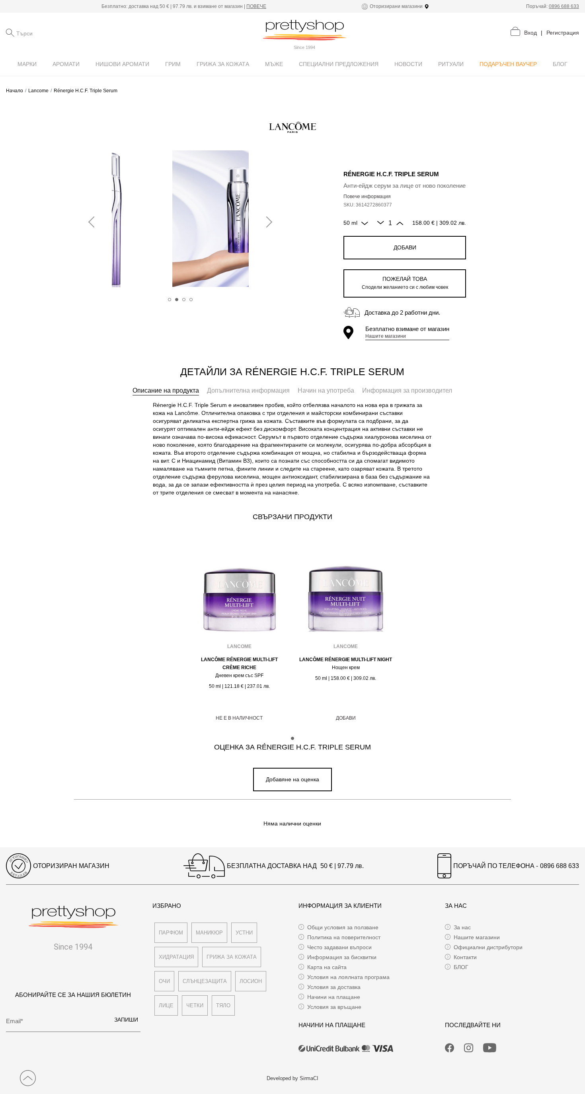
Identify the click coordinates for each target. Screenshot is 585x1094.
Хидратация (176, 957)
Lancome (38, 90)
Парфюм (171, 933)
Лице (166, 1005)
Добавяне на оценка (292, 779)
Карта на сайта (327, 967)
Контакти (465, 957)
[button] (169, 299)
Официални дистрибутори (488, 947)
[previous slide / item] (94, 222)
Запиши (126, 1019)
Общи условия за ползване (342, 927)
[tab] (166, 390)
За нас (462, 927)
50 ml (350, 223)
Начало (14, 90)
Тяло (223, 1005)
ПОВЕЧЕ (256, 6)
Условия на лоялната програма (348, 977)
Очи (164, 981)
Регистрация (562, 32)
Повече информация (367, 196)
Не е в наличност (239, 718)
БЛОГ (461, 967)
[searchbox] (56, 32)
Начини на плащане (333, 997)
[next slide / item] (267, 222)
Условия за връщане (334, 1007)
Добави (405, 247)
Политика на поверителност (343, 937)
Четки (194, 1005)
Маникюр (209, 933)
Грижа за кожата (232, 957)
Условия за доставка (334, 987)
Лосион (251, 981)
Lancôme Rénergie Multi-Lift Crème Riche (239, 663)
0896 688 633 (564, 6)
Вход (530, 32)
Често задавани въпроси (339, 947)
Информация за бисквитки (341, 957)
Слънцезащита (205, 981)
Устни (244, 933)
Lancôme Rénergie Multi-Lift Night (345, 659)
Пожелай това (405, 283)
